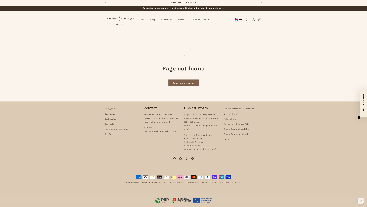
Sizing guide (110, 109)
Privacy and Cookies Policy (237, 124)
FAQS (226, 139)
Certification (111, 119)
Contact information (220, 182)
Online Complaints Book (236, 134)
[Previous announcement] (106, 2)
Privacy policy (237, 182)
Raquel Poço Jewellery (140, 182)
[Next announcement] (261, 2)
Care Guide (110, 114)
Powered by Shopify (157, 182)
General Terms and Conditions (239, 109)
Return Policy (230, 119)
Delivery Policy (231, 114)
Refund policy (188, 182)
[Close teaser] (359, 117)
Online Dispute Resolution (237, 129)
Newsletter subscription (117, 129)
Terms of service (174, 182)
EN (240, 19)
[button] (154, 20)
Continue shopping (183, 83)
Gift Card (109, 134)
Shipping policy (203, 182)
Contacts (109, 124)
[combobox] (238, 19)
